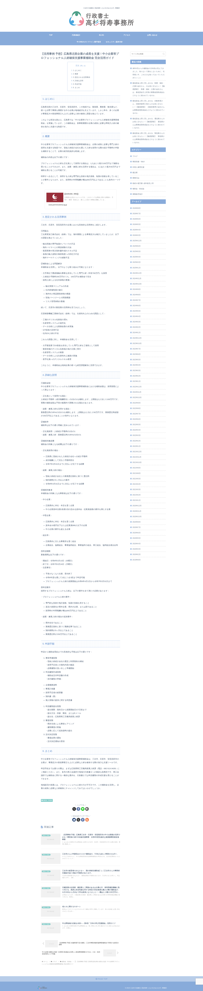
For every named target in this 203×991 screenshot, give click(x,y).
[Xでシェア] (74, 809)
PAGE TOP (102, 979)
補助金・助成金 (47, 800)
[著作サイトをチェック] (74, 820)
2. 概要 (75, 74)
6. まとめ (76, 87)
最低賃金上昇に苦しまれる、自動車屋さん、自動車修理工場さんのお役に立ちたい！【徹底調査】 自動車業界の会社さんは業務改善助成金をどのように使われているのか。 (148, 107)
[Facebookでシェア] (78, 809)
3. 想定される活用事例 (81, 77)
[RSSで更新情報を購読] (87, 820)
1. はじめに (77, 70)
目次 (77, 66)
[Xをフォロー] (78, 820)
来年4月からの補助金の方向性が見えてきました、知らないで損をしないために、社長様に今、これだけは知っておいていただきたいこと (148, 72)
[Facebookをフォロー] (83, 820)
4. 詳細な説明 (78, 81)
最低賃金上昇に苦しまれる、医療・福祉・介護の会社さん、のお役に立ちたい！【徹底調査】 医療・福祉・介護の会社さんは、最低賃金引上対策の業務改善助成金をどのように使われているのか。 (148, 89)
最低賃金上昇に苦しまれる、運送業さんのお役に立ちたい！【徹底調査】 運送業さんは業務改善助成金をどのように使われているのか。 (148, 123)
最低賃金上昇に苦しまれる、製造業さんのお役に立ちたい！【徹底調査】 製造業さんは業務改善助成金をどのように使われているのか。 (148, 137)
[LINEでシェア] (83, 809)
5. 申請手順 (77, 84)
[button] (87, 809)
